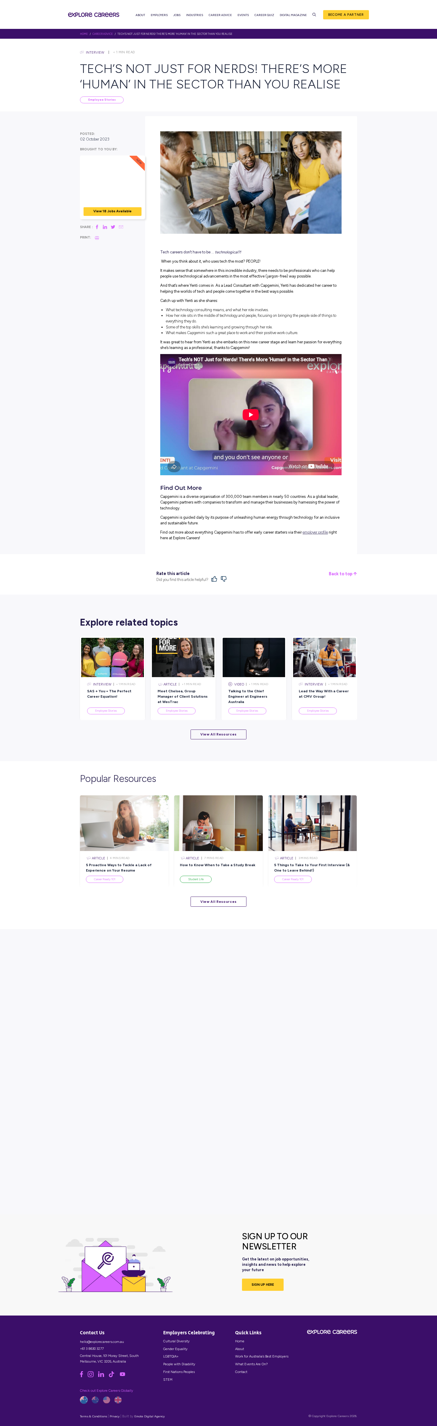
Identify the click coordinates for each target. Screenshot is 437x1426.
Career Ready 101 (104, 879)
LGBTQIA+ (171, 1356)
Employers (159, 15)
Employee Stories (102, 99)
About (140, 15)
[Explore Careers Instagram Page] (93, 1376)
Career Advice (220, 15)
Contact (241, 1372)
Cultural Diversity (176, 1341)
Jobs (176, 15)
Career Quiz (264, 15)
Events (243, 15)
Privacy (115, 1416)
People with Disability (179, 1364)
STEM (167, 1379)
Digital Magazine (293, 15)
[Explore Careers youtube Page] (124, 1376)
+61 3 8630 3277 (92, 1348)
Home (239, 1341)
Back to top (341, 573)
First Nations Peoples (179, 1372)
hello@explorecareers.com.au (102, 1342)
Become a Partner (346, 15)
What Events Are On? (251, 1364)
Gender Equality (175, 1349)
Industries (194, 15)
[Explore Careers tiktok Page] (114, 1376)
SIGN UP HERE (262, 1284)
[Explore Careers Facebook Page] (83, 1376)
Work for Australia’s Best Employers (261, 1356)
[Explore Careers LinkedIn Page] (103, 1376)
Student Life (196, 879)
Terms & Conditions (93, 1416)
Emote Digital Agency (149, 1416)
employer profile (315, 532)
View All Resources (218, 734)
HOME (84, 33)
